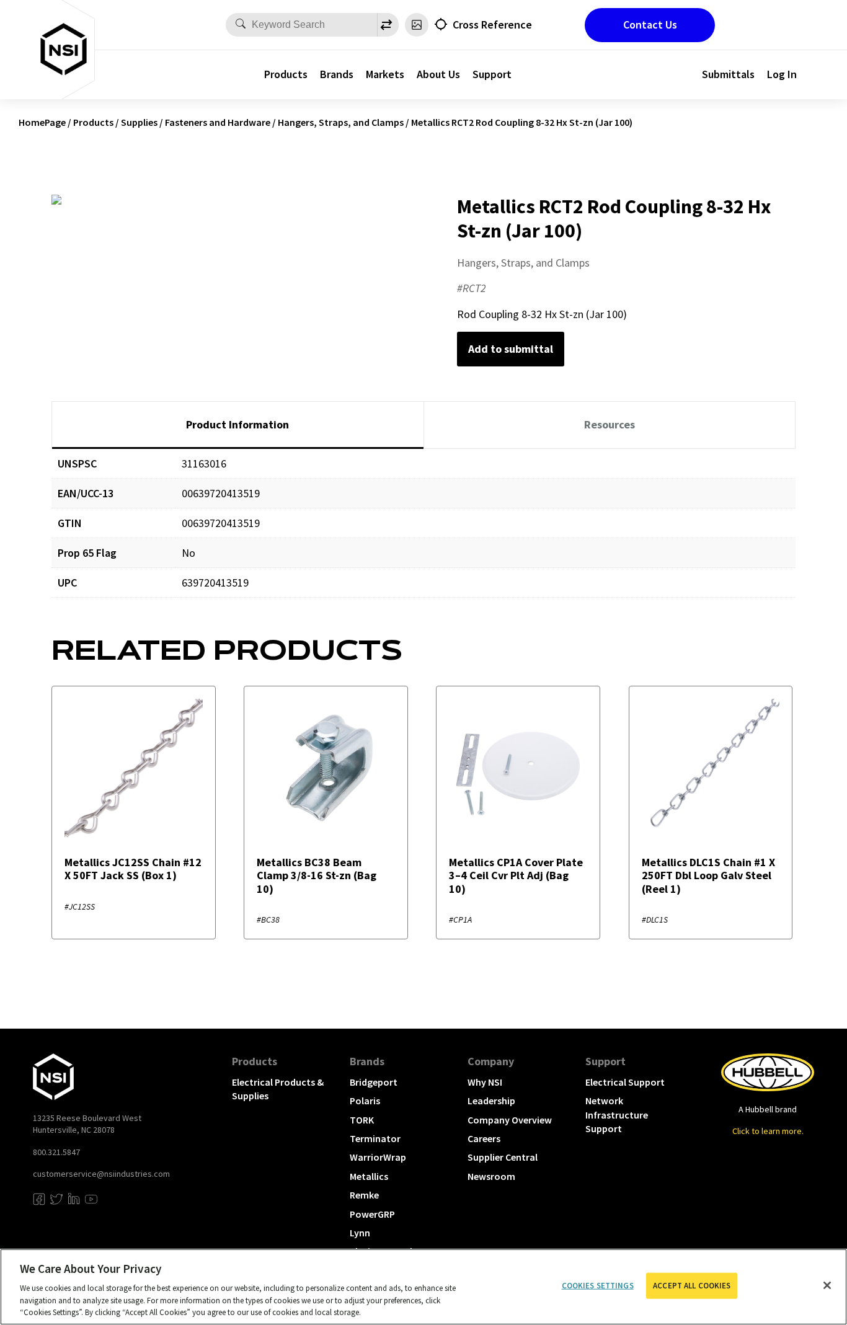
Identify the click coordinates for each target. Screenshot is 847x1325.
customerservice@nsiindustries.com (101, 1173)
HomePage (42, 122)
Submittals (728, 74)
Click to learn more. (768, 1131)
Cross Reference (492, 24)
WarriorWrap (378, 1157)
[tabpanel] (423, 532)
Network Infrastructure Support (616, 1114)
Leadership (491, 1100)
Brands (336, 74)
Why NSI (485, 1082)
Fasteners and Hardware (217, 122)
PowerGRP (372, 1214)
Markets (385, 74)
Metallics (369, 1176)
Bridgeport (373, 1082)
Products (286, 74)
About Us (438, 74)
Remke (364, 1195)
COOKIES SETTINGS (598, 1285)
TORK (362, 1120)
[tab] (237, 425)
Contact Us (650, 24)
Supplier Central (503, 1157)
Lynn (360, 1232)
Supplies (139, 122)
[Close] (827, 1285)
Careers (484, 1138)
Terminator (375, 1138)
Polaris (365, 1100)
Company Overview (510, 1120)
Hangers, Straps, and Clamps (341, 122)
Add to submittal (510, 349)
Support (492, 74)
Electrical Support (625, 1082)
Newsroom (491, 1176)
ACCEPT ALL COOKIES (691, 1285)
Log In (782, 74)
